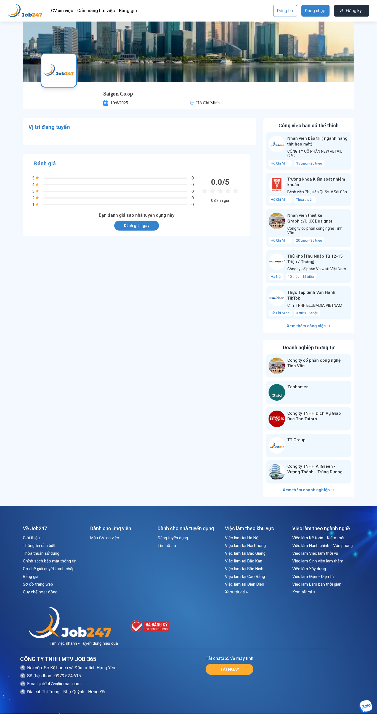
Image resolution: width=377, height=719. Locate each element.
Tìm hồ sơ (167, 545)
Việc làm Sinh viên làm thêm (317, 561)
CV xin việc (62, 10)
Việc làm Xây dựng (309, 568)
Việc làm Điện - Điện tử (313, 576)
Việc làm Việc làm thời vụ (315, 553)
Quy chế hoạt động (40, 592)
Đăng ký (354, 10)
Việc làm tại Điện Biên (244, 584)
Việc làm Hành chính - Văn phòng (322, 545)
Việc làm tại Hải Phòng (245, 545)
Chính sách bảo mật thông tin (49, 561)
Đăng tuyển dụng (173, 537)
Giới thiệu (31, 537)
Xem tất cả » (236, 592)
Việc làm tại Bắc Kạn (243, 561)
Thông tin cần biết (39, 545)
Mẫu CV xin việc (104, 537)
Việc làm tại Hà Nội (242, 537)
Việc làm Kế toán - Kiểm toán (319, 537)
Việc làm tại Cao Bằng (245, 576)
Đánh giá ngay (136, 225)
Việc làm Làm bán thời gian (316, 584)
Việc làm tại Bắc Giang (245, 553)
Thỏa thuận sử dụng (41, 553)
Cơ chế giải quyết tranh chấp (49, 568)
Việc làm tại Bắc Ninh (244, 568)
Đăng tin (285, 10)
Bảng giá (128, 10)
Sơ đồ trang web (38, 584)
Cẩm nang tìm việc (96, 10)
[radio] (205, 191)
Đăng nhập (315, 10)
